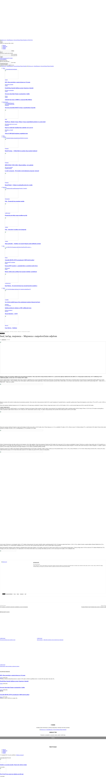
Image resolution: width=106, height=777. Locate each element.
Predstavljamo (20, 247)
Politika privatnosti (19, 755)
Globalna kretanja (13, 138)
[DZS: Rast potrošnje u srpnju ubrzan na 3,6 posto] (11, 78)
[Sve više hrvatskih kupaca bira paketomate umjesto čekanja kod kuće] (11, 298)
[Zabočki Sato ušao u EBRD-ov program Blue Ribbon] (6, 96)
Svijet (13, 69)
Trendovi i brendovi (23, 188)
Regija (11, 69)
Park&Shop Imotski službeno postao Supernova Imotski (19, 88)
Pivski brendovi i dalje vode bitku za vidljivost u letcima (9, 666)
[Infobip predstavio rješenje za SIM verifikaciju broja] (7, 304)
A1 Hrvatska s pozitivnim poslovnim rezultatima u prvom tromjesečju (14, 606)
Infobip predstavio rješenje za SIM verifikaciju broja (18, 308)
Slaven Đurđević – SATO (11, 313)
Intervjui (14, 289)
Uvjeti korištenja (3, 59)
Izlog (3, 246)
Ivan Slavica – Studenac (11, 328)
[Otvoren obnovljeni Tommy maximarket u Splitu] (9, 90)
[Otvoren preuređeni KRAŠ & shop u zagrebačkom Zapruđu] (9, 104)
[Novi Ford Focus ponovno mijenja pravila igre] (3, 771)
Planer (28, 289)
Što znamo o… (29, 247)
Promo (24, 247)
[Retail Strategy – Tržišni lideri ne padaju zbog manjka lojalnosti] (11, 147)
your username (14, 54)
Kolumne (18, 138)
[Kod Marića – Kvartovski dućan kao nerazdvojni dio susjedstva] (11, 282)
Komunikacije (5, 102)
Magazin (4, 45)
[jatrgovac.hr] (16, 576)
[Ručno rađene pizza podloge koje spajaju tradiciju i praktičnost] (7, 268)
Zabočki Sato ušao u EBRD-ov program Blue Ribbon (18, 99)
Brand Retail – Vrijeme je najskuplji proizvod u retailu (18, 185)
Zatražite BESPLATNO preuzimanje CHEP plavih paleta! (19, 260)
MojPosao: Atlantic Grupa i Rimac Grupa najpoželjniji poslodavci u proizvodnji (25, 121)
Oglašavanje (4, 46)
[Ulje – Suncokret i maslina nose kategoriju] (11, 226)
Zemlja (15, 69)
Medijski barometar (24, 138)
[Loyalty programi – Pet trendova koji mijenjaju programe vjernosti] (9, 167)
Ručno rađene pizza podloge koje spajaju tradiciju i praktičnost (21, 271)
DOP (7, 103)
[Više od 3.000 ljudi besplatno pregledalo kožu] (9, 130)
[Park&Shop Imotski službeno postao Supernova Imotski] (9, 84)
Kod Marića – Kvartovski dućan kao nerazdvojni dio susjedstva (21, 285)
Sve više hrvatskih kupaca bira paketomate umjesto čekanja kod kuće (22, 302)
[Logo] (13, 66)
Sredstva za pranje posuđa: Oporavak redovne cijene (13, 764)
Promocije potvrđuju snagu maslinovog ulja (16, 215)
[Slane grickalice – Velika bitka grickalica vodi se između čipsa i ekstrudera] (55, 626)
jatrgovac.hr (4, 339)
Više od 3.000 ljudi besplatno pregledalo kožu (16, 133)
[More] (53, 599)
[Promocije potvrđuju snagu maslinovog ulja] (11, 211)
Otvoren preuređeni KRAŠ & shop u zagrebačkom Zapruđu (20, 107)
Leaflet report (12, 188)
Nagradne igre (15, 247)
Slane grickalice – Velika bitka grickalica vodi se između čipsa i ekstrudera (50, 639)
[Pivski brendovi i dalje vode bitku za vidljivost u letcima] (18, 653)
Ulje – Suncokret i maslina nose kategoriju (15, 229)
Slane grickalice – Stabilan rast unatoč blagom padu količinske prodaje (23, 243)
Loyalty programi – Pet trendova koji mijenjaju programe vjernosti (22, 170)
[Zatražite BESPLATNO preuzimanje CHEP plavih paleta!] (11, 256)
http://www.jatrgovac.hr (36, 564)
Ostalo (3, 288)
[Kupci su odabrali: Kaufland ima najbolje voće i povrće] (11, 124)
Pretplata (4, 47)
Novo (3, 135)
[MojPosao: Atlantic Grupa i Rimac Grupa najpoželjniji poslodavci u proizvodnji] (11, 118)
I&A (9, 103)
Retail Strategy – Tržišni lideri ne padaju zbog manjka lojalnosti (21, 151)
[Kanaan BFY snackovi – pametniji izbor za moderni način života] (10, 262)
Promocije (12, 103)
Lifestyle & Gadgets (19, 289)
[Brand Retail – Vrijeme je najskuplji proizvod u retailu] (11, 181)
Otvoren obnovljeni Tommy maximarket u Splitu (17, 93)
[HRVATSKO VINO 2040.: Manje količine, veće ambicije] (11, 161)
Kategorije (4, 187)
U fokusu (4, 136)
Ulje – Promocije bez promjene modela (14, 201)
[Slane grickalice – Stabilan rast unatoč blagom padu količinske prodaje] (11, 240)
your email (13, 62)
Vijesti (3, 68)
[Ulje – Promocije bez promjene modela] (11, 197)
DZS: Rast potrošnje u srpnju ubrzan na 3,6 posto (17, 82)
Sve (5, 69)
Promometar (17, 188)
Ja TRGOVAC (9, 247)
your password (14, 55)
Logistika (25, 289)
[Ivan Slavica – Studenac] (11, 324)
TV (30, 289)
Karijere (8, 69)
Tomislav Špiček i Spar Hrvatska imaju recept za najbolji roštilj (93, 606)
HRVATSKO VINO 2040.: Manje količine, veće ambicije (19, 165)
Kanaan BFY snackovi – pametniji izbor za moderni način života (21, 265)
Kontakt (4, 48)
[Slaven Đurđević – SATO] (8, 310)
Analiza (7, 188)
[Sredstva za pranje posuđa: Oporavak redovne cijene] (3, 762)
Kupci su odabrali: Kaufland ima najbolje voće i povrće (19, 127)
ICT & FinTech (9, 289)
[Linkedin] (33, 568)
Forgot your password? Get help (6, 58)
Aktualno (8, 138)
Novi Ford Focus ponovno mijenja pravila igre (11, 774)
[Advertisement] (9, 706)
